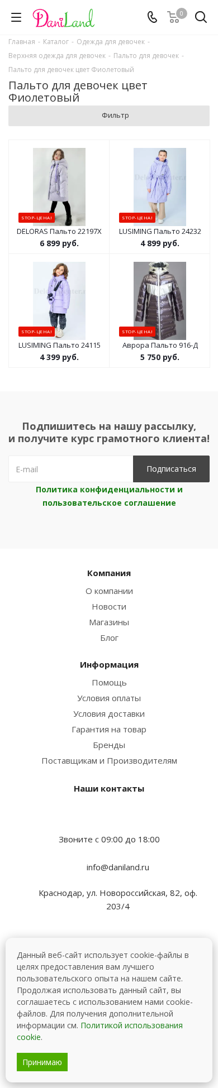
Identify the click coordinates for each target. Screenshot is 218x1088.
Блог (109, 637)
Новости (109, 606)
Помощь (109, 682)
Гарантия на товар (109, 729)
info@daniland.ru (118, 867)
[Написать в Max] (109, 817)
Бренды (109, 744)
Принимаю (42, 1062)
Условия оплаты (109, 697)
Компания (109, 572)
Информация (109, 664)
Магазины (109, 621)
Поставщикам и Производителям (109, 760)
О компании (109, 590)
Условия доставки (109, 713)
